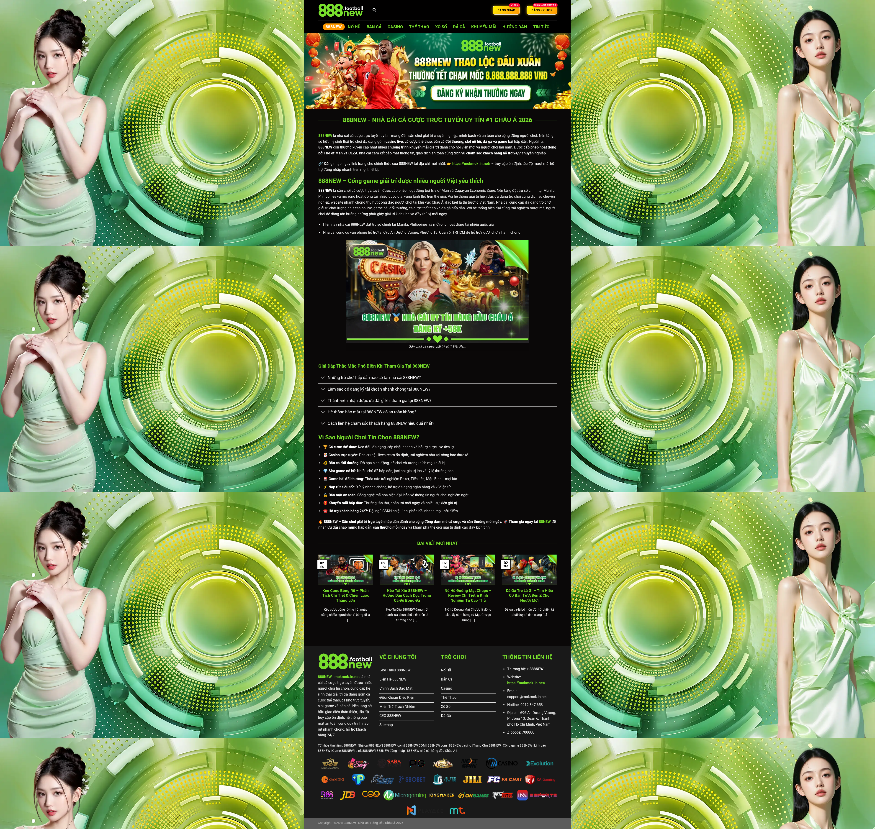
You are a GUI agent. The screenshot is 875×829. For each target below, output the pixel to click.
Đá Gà (459, 27)
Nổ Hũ (354, 27)
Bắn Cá (374, 27)
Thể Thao (419, 27)
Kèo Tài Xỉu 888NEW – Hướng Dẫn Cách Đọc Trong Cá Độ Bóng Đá (407, 595)
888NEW (334, 27)
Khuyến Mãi (484, 27)
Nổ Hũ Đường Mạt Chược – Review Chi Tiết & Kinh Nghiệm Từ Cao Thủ (468, 595)
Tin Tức (541, 27)
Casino (395, 27)
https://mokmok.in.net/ (526, 683)
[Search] (374, 10)
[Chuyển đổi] (322, 378)
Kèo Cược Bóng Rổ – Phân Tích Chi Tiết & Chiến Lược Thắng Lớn (345, 595)
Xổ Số (441, 27)
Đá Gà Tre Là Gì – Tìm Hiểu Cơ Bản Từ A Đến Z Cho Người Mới (529, 595)
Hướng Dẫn (514, 27)
